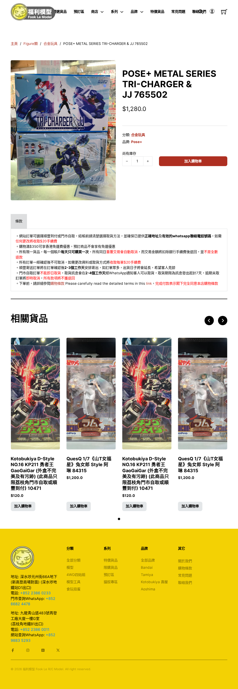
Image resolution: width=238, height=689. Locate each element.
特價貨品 (157, 11)
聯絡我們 (185, 582)
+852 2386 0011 (34, 629)
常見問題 (178, 11)
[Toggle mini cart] (224, 12)
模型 (69, 567)
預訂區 (79, 11)
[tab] (19, 221)
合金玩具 (50, 43)
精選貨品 (60, 11)
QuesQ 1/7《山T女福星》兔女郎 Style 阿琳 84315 (88, 464)
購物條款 (57, 283)
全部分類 (73, 560)
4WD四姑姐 (75, 574)
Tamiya (147, 574)
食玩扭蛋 (73, 589)
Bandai (147, 567)
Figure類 (30, 43)
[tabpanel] (119, 260)
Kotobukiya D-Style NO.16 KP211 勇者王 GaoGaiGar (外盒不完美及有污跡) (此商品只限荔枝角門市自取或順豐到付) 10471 (34, 473)
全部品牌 (148, 560)
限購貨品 (111, 567)
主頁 (14, 43)
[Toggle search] (200, 12)
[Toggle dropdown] (102, 11)
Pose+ (136, 142)
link (149, 283)
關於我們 (185, 561)
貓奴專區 (111, 582)
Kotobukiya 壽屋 (154, 582)
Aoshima (148, 589)
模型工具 (73, 582)
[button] (23, 506)
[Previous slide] (209, 320)
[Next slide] (222, 320)
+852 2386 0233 (35, 593)
